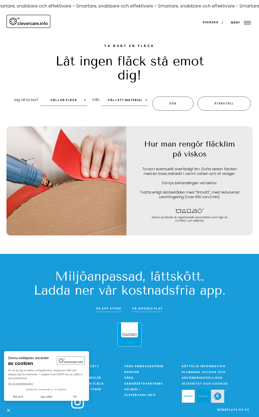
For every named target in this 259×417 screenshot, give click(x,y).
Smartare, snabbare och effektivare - (194, 6)
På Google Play (147, 308)
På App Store (108, 308)
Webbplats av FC (233, 410)
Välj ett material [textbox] (125, 100)
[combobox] (63, 101)
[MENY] (246, 23)
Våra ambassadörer (144, 366)
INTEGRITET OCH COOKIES (205, 383)
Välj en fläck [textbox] (63, 100)
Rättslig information (203, 366)
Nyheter (131, 372)
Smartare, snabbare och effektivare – (112, 6)
